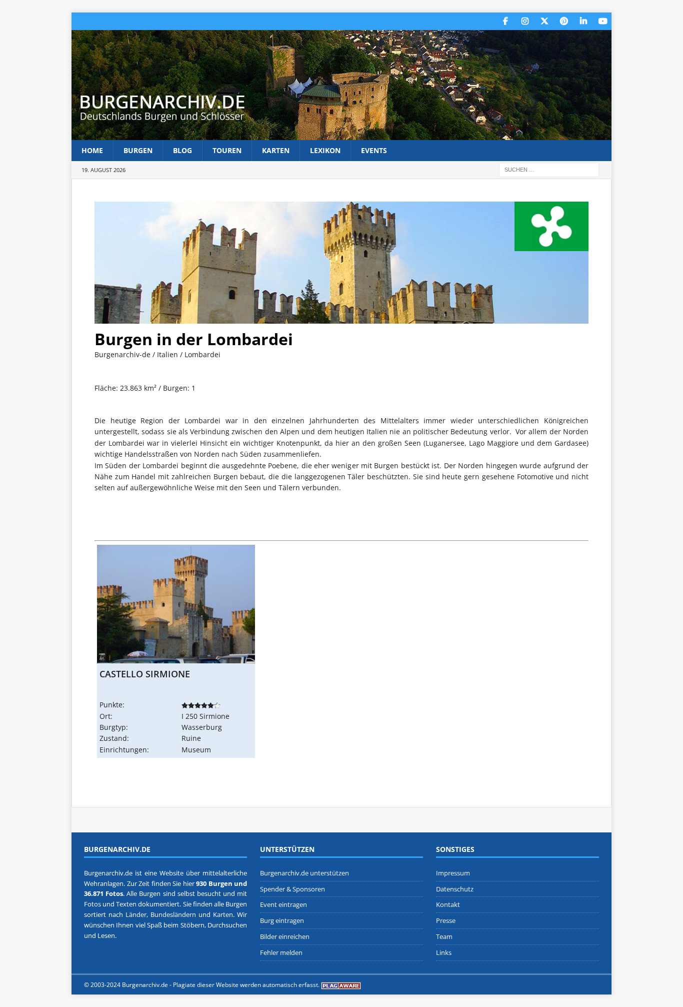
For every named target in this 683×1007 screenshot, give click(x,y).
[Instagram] (525, 21)
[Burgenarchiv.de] (342, 134)
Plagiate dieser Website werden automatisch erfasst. (246, 984)
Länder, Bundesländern (161, 914)
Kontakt (448, 904)
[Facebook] (505, 21)
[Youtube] (603, 21)
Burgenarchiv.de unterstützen (304, 872)
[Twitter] (544, 21)
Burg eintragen (282, 920)
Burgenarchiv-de (122, 354)
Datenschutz (455, 888)
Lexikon (325, 150)
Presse (446, 920)
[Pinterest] (563, 21)
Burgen (138, 150)
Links (444, 952)
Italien (167, 354)
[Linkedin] (583, 21)
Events (374, 150)
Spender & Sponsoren (292, 888)
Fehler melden (281, 952)
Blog (182, 150)
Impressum (453, 872)
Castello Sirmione (145, 674)
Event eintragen (283, 904)
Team (444, 936)
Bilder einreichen (285, 936)
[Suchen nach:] (549, 169)
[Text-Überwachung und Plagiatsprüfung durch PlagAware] (341, 984)
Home (92, 150)
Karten (276, 150)
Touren (227, 150)
